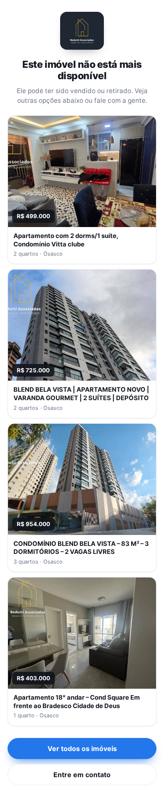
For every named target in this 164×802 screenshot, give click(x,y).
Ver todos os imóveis (82, 748)
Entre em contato (82, 774)
